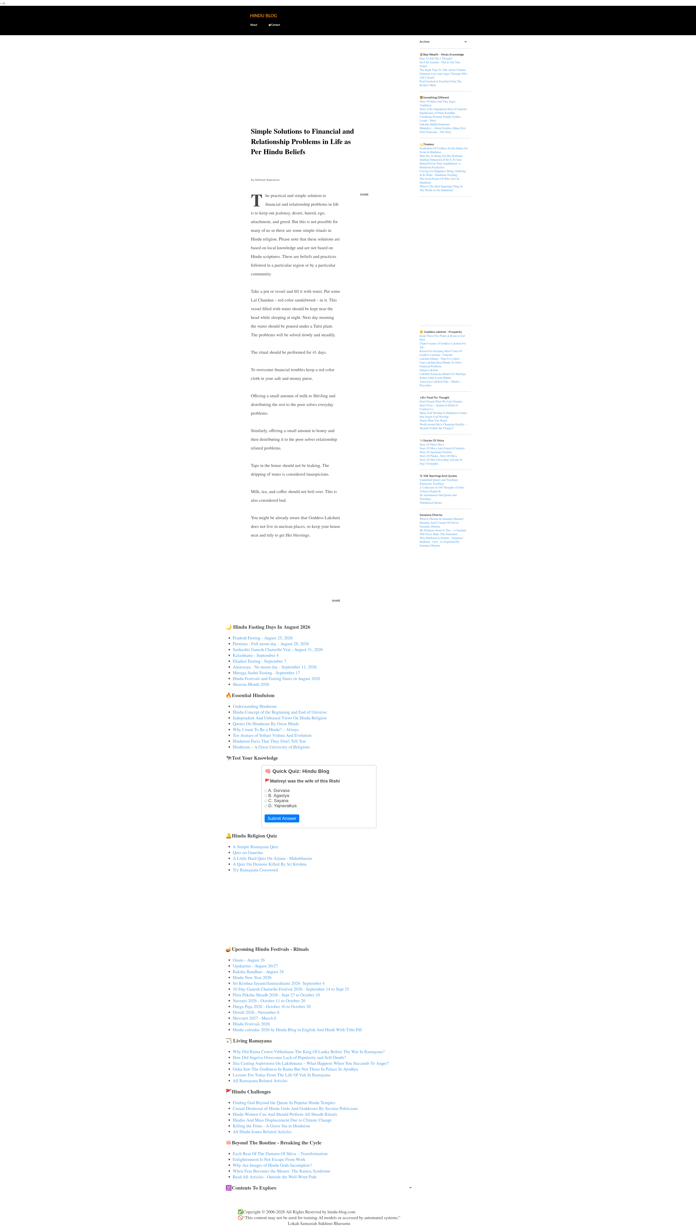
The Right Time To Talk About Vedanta (443, 70)
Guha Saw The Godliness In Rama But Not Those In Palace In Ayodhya (295, 1069)
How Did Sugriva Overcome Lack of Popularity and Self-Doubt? (289, 1057)
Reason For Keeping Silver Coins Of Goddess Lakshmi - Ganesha (441, 353)
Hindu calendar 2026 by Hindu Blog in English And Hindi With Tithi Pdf (297, 1029)
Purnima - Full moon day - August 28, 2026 (271, 643)
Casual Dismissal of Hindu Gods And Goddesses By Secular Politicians (295, 1108)
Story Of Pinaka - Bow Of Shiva (438, 456)
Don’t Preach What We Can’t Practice (441, 401)
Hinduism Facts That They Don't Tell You (269, 741)
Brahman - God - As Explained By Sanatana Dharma (440, 543)
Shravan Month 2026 (251, 684)
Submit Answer (282, 818)
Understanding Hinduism (255, 706)
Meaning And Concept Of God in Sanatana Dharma (439, 524)
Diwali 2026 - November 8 (256, 1012)
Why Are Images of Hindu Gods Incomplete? (272, 1165)
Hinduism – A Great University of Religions (271, 747)
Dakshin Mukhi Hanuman (435, 124)
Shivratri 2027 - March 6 (254, 1018)
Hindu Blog (263, 16)
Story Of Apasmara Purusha (436, 452)
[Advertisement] (319, 66)
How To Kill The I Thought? (436, 58)
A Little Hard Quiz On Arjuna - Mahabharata (272, 858)
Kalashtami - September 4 (256, 655)
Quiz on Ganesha (248, 852)
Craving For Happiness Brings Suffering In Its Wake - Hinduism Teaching (443, 173)
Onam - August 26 (249, 960)
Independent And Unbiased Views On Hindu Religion (280, 718)
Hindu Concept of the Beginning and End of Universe (280, 712)
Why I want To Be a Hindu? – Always (266, 729)
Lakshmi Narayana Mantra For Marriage (443, 374)
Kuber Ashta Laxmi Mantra (435, 377)
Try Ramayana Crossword (255, 870)
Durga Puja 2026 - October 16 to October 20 (272, 1006)
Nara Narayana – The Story (435, 132)
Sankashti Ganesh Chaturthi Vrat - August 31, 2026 (278, 649)
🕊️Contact (274, 25)
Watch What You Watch (433, 420)
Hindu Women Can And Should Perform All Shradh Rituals (285, 1114)
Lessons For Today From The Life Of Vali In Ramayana (281, 1075)
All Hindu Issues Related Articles (262, 1131)
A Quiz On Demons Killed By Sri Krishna (270, 864)
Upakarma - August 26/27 (255, 966)
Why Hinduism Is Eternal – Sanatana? (441, 538)
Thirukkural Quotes (431, 502)
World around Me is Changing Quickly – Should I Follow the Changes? (443, 426)
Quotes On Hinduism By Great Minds (266, 723)
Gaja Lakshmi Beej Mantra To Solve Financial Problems (440, 364)
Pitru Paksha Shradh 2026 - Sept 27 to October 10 (276, 995)
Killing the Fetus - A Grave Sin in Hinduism (271, 1126)
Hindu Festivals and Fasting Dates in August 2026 (276, 678)
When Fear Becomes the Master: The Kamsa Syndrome (282, 1171)
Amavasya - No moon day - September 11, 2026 (275, 667)
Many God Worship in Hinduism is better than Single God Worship (443, 414)
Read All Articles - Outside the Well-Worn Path (274, 1177)
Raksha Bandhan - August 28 (258, 971)
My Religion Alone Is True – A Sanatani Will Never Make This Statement (443, 532)
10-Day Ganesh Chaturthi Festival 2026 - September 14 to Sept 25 (291, 989)
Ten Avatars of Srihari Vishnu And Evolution (272, 735)
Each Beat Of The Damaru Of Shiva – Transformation (280, 1153)
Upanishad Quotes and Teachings (439, 480)
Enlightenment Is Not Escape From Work (269, 1159)
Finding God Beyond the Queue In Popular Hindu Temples (284, 1102)
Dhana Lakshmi (429, 370)
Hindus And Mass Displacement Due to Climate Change (282, 1120)
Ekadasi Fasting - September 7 (259, 661)
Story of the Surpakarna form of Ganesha (443, 109)
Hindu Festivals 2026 (251, 1024)
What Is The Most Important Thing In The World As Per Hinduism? (441, 188)
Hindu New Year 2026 (252, 977)
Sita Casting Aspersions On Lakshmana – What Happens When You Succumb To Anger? (311, 1063)
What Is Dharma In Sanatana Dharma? (442, 519)
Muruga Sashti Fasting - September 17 (266, 672)
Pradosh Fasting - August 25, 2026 (263, 638)
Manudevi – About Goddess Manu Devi (443, 128)
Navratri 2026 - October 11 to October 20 (269, 1000)
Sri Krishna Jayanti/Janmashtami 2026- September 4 (279, 983)
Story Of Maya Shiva (432, 444)
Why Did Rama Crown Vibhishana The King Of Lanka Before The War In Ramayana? (309, 1051)
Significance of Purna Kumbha (437, 113)
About (253, 25)
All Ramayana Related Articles (260, 1080)
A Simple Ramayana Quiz (255, 846)
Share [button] (364, 195)
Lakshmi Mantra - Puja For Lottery (440, 358)
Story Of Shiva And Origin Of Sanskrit (442, 448)
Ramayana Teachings (432, 483)
